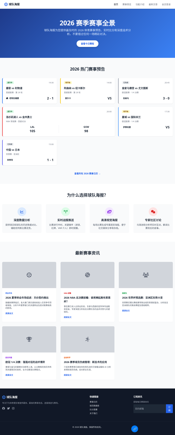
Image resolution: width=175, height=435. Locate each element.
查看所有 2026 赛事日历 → (87, 173)
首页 (116, 4)
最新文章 (153, 4)
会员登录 (166, 4)
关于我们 (93, 413)
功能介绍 (140, 4)
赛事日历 (93, 401)
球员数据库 (94, 405)
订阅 (169, 409)
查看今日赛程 (87, 43)
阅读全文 (9, 313)
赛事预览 (126, 4)
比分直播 (93, 409)
